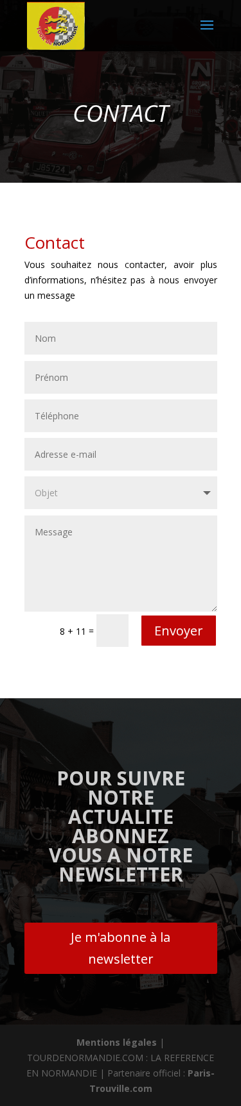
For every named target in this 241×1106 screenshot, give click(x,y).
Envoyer (178, 630)
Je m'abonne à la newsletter (120, 948)
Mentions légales (116, 1042)
